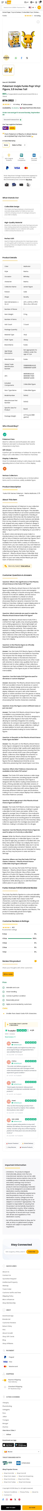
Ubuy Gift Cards (8, 1337)
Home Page (6, 12)
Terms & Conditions (10, 1492)
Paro (4, 1413)
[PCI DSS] (7, 1463)
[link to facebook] (21, 58)
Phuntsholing (7, 1406)
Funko (4, 16)
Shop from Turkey (10, 1482)
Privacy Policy (24, 1492)
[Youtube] (12, 1500)
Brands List (6, 1319)
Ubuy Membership (9, 1303)
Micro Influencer (8, 1299)
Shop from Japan (10, 1476)
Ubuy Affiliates (7, 1343)
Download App (7, 1316)
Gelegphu (6, 1410)
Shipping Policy (7, 1296)
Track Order (6, 1289)
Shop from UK (21, 1473)
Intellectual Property (10, 1282)
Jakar (4, 1417)
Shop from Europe (25, 1482)
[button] (27, 2)
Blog (4, 1340)
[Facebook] (4, 1500)
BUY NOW (32, 1507)
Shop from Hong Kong (26, 1476)
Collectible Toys (27, 12)
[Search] (39, 7)
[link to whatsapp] (16, 58)
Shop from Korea (9, 1479)
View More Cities (8, 1430)
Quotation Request (9, 1279)
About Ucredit (7, 1333)
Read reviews (9, 1037)
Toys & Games (16, 12)
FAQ (3, 1330)
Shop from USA (9, 1473)
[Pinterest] (20, 1500)
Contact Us (6, 1275)
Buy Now (29, 180)
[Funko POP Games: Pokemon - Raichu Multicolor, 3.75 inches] (21, 40)
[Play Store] (21, 1445)
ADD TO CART (10, 1507)
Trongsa (5, 1420)
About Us (5, 1272)
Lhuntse (5, 1427)
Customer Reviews (9, 1323)
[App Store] (8, 1445)
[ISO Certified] (22, 1463)
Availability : (7, 108)
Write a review (8, 974)
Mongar (5, 1423)
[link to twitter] (27, 58)
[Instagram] (8, 1500)
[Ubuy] (8, 2)
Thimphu (5, 1403)
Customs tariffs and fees (11, 1293)
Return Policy (7, 1326)
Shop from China (23, 1479)
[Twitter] (16, 1500)
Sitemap (5, 1286)
